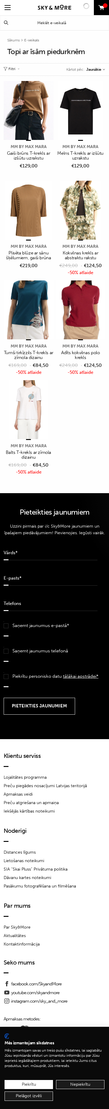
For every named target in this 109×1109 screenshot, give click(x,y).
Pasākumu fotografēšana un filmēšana (40, 886)
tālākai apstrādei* (80, 676)
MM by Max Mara (29, 146)
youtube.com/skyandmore (35, 992)
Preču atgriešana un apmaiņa (31, 802)
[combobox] (95, 69)
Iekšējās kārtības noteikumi (29, 811)
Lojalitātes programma (25, 777)
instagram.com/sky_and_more (39, 1001)
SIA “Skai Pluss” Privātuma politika (36, 869)
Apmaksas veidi (18, 794)
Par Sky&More (17, 927)
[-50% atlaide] (81, 211)
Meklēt (6, 22)
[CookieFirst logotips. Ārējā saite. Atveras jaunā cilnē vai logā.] (7, 1036)
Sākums (13, 40)
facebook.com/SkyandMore (36, 984)
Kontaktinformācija (22, 944)
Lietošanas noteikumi (24, 860)
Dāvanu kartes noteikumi (27, 877)
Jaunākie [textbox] (93, 69)
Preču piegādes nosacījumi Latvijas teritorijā (45, 785)
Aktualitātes (15, 935)
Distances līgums (20, 852)
